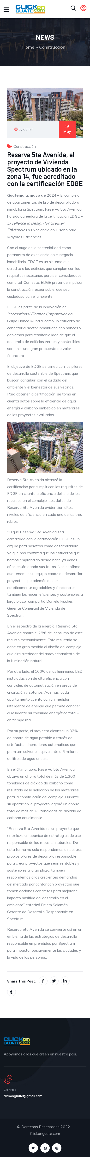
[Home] (17, 1041)
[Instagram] (56, 1148)
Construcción (52, 47)
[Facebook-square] (45, 1148)
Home (28, 47)
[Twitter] (33, 1148)
